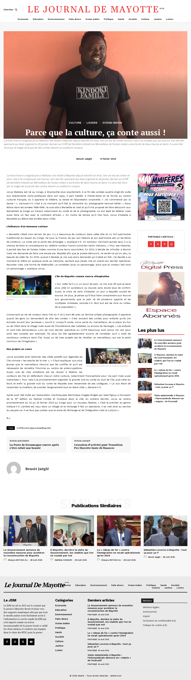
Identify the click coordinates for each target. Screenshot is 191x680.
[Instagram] (15, 641)
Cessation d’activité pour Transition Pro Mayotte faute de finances (98, 446)
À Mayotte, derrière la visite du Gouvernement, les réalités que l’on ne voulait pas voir (168, 359)
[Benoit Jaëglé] (14, 469)
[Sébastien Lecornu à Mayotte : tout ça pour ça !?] (145, 385)
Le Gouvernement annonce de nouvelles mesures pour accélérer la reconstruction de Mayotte (168, 344)
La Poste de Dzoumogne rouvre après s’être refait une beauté (34, 446)
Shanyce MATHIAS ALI (18, 560)
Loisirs (92, 123)
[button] (11, 9)
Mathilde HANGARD (63, 560)
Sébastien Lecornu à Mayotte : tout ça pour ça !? (169, 386)
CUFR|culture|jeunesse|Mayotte (34, 428)
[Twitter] (158, 244)
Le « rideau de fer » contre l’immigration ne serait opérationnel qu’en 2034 (167, 373)
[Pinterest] (165, 244)
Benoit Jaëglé (84, 159)
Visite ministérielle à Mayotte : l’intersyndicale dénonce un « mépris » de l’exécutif (169, 398)
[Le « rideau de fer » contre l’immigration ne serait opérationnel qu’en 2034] (145, 373)
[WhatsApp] (171, 244)
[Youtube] (31, 641)
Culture (75, 123)
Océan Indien (112, 123)
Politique (92, 615)
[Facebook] (151, 244)
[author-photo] (5, 559)
